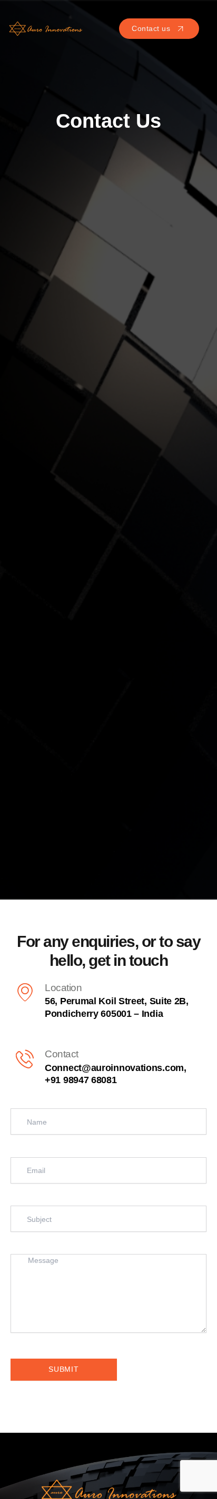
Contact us (151, 28)
